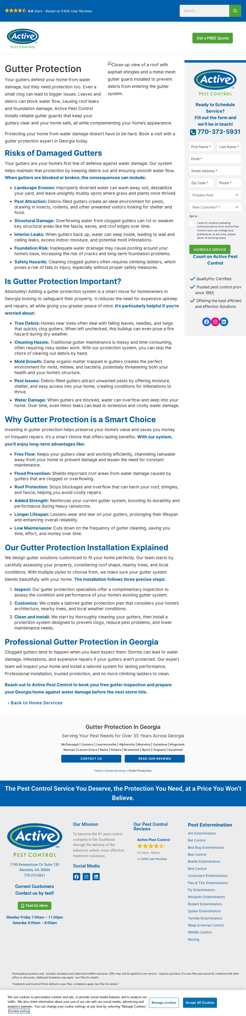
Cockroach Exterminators (208, 876)
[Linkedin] (96, 876)
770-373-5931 (218, 131)
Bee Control (197, 854)
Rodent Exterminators (205, 904)
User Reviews (76, 11)
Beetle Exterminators (204, 861)
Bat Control (196, 840)
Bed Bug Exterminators (206, 847)
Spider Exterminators (204, 911)
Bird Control (197, 869)
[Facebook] (206, 321)
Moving (193, 939)
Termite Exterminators (205, 918)
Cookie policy (19, 1011)
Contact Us (91, 758)
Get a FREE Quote (213, 38)
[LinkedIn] (224, 321)
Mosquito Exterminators (206, 897)
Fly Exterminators (201, 890)
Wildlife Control (199, 932)
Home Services (115, 770)
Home (98, 770)
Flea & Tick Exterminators (208, 883)
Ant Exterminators (202, 833)
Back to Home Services (37, 702)
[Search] (235, 11)
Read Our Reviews (155, 758)
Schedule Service (210, 249)
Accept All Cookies (200, 1002)
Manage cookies (164, 1002)
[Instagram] (215, 321)
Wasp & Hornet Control (205, 925)
